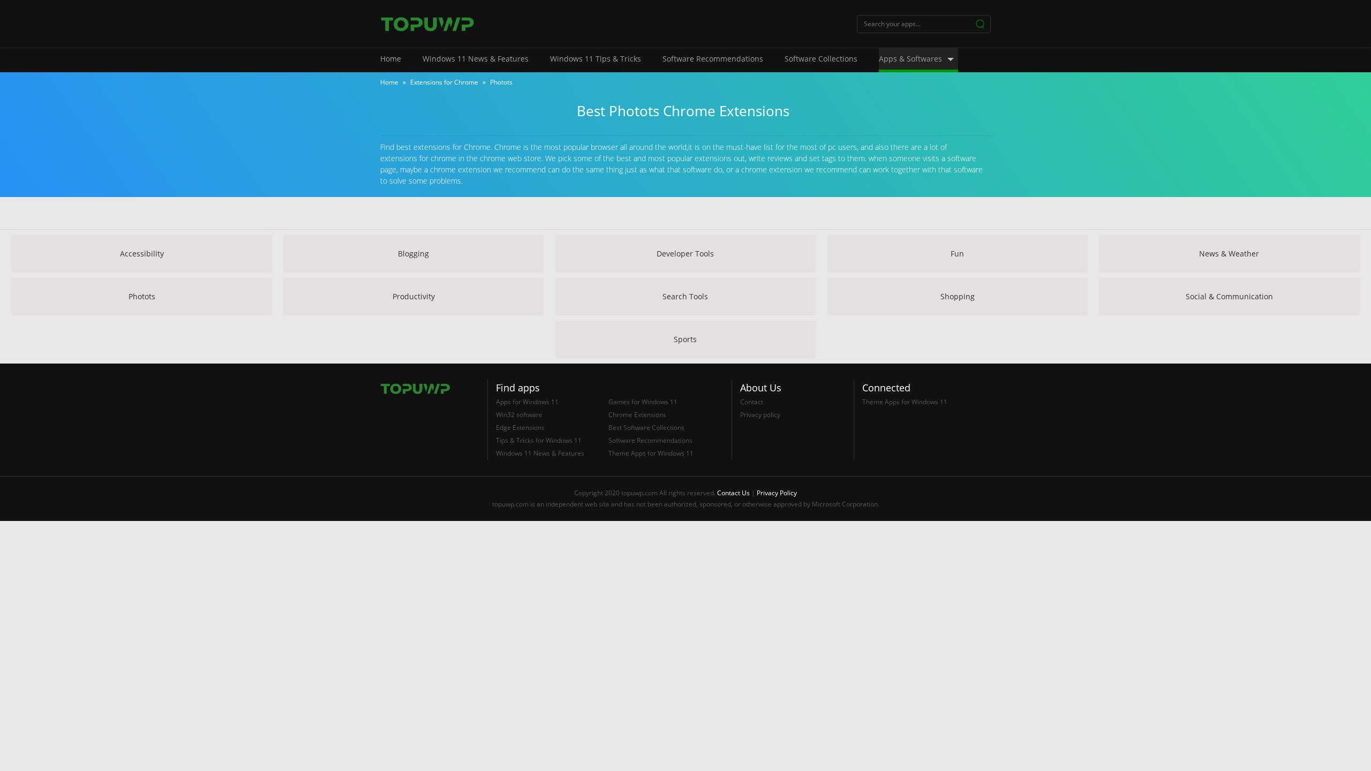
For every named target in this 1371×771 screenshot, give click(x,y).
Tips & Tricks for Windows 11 (539, 440)
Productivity (414, 296)
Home (390, 59)
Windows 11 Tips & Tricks (595, 59)
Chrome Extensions (637, 414)
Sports (685, 339)
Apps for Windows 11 (527, 401)
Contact (751, 401)
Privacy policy (760, 414)
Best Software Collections (646, 427)
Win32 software (519, 414)
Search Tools (685, 296)
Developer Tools (685, 253)
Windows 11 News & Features (476, 59)
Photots (142, 296)
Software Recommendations (712, 59)
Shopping (957, 296)
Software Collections (821, 59)
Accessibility (142, 253)
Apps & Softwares (910, 59)
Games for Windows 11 (642, 401)
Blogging (413, 253)
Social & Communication (1229, 296)
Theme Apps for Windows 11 (651, 453)
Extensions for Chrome (444, 82)
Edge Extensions (520, 427)
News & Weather (1229, 253)
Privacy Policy (777, 492)
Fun (957, 253)
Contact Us (733, 492)
